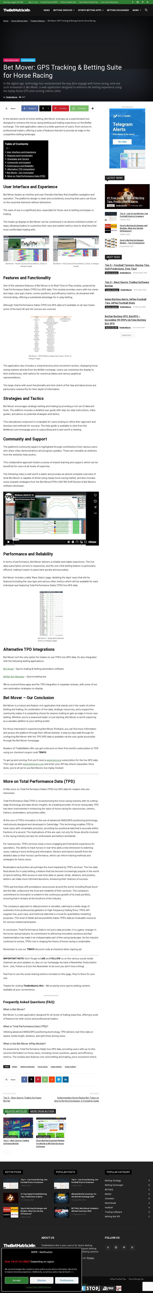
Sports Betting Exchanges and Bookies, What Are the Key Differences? (133, 228)
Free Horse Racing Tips (109, 2)
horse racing (43, 1066)
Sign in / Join (33, 2)
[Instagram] (137, 2)
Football (111, 205)
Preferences (67, 1280)
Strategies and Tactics (18, 159)
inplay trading (70, 1066)
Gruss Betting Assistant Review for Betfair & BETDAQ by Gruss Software (50, 1143)
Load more (126, 335)
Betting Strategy (112, 307)
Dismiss (42, 1280)
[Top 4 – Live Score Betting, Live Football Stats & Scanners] (111, 216)
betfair (14, 1066)
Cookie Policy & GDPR (49, 2)
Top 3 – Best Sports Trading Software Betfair (22, 1099)
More (136, 10)
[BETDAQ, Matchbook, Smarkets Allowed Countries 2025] (61, 1212)
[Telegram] (59, 1080)
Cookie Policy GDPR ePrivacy (38, 1287)
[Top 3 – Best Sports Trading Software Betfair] (18, 1128)
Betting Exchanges (118, 10)
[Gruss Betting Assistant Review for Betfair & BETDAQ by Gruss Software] (51, 1128)
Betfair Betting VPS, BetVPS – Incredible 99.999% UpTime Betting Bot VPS (125, 320)
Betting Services (62, 10)
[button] (146, 10)
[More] (92, 108)
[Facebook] (132, 2)
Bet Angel (8, 668)
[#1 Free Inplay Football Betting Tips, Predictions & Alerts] (10, 1198)
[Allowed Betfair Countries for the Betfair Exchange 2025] (61, 1198)
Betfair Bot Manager (13, 676)
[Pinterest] (142, 2)
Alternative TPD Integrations (21, 169)
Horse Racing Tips (136, 1279)
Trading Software (37, 20)
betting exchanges (27, 1066)
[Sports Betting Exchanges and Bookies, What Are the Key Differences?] (111, 228)
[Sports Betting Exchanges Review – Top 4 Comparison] (111, 243)
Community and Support (19, 162)
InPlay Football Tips (118, 1279)
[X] (147, 2)
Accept (17, 1280)
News (47, 10)
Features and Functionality (20, 155)
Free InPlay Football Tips (88, 2)
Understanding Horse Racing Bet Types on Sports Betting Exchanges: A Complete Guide (76, 1099)
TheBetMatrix (11, 97)
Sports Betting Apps (89, 10)
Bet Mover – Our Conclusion (20, 172)
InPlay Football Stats (68, 2)
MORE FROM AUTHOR (42, 1111)
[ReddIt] (52, 1080)
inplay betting (56, 1066)
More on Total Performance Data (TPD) (26, 176)
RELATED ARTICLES (16, 1111)
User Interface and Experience (21, 152)
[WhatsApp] (45, 1080)
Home (5, 20)
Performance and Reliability (20, 166)
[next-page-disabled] (10, 1152)
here (72, 1272)
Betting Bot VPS (111, 328)
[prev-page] (5, 1152)
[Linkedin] (66, 1080)
